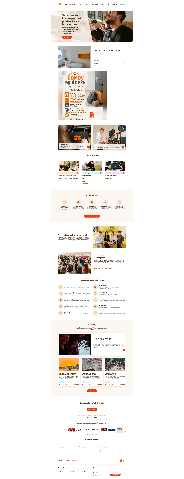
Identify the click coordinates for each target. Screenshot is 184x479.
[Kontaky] (124, 447)
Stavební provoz (109, 178)
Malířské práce (85, 183)
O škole (101, 4)
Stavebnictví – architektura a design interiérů (68, 175)
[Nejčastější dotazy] (79, 451)
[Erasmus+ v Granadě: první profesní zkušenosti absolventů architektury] (69, 364)
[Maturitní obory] (69, 166)
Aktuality (86, 4)
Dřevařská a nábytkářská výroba (112, 175)
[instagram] (124, 1)
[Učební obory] (92, 166)
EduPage (122, 4)
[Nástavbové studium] (115, 166)
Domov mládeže (95, 4)
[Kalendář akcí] (124, 451)
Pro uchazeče (72, 4)
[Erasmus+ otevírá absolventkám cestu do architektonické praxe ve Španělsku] (75, 344)
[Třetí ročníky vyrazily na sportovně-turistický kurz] (115, 364)
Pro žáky (79, 4)
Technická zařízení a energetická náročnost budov (69, 178)
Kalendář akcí (84, 471)
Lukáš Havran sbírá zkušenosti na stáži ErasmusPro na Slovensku (89, 374)
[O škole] (101, 451)
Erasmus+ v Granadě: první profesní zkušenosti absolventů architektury (67, 374)
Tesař (84, 178)
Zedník (84, 181)
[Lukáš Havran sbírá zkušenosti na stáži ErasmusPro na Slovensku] (92, 364)
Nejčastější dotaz (73, 471)
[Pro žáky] (101, 447)
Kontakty (107, 4)
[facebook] (122, 1)
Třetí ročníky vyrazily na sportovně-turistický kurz (110, 374)
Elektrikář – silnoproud (87, 175)
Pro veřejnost (114, 4)
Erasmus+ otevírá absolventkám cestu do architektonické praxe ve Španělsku (104, 339)
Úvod (66, 4)
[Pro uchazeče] (79, 447)
